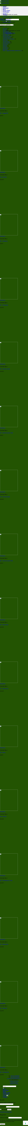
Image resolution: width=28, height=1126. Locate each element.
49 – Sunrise (3, 816)
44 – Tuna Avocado (5, 496)
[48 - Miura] (9, 746)
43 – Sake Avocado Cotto (6, 432)
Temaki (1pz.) (6, 41)
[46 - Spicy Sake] (9, 618)
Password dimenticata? (6, 1112)
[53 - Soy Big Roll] (9, 1066)
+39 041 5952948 (14, 1076)
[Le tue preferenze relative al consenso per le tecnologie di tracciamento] (25, 1123)
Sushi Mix (5, 44)
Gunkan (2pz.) (6, 42)
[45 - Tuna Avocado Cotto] (9, 554)
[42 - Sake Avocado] (9, 362)
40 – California (3, 241)
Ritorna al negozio (7, 17)
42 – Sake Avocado (5, 369)
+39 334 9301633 (14, 1077)
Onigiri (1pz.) (6, 35)
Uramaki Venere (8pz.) (8, 39)
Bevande (5, 49)
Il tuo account (14, 1082)
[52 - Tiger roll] (9, 1002)
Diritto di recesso (14, 1083)
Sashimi (5, 45)
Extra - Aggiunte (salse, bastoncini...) (12, 50)
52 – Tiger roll (3, 1008)
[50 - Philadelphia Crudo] (9, 874)
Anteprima (2, 108)
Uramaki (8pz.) (6, 37)
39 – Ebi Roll (3, 177)
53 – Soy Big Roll (4, 1072)
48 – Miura (2, 752)
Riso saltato (6, 31)
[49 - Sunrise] (9, 810)
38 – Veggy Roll (4, 113)
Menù (4, 1091)
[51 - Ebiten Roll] (9, 938)
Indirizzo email (4, 1117)
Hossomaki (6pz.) (7, 36)
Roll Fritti (5, 40)
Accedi (9, 1109)
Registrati (3, 1124)
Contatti (5, 15)
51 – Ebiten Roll (4, 944)
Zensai (4, 30)
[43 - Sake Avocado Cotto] (9, 426)
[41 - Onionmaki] (9, 299)
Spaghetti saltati (7, 32)
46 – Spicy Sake (4, 624)
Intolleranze (6, 1094)
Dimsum (5, 28)
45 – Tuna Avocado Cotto (6, 560)
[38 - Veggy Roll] (9, 107)
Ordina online (6, 1092)
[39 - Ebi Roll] (9, 171)
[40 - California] (9, 235)
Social (5, 13)
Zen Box (5, 46)
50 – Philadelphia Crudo (6, 880)
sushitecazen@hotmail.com (14, 1078)
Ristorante (6, 1090)
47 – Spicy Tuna (4, 688)
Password (3, 1106)
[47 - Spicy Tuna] (9, 682)
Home (1, 18)
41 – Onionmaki (4, 305)
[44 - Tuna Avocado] (9, 490)
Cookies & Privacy (14, 1081)
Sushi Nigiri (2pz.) (7, 33)
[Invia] (6, 21)
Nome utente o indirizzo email (8, 1102)
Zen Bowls (5, 48)
